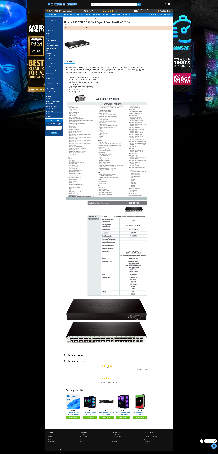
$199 (73, 410)
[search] (139, 4)
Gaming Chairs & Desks (52, 45)
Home (66, 19)
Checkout (163, 5)
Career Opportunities (117, 434)
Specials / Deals (52, 441)
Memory (48, 68)
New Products (51, 434)
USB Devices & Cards (51, 106)
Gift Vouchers (49, 50)
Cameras (48, 28)
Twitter (113, 440)
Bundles (50, 440)
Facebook (114, 438)
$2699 (123, 410)
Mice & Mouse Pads (51, 71)
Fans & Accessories (51, 40)
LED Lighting (49, 66)
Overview (69, 62)
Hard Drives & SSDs (51, 56)
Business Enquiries (116, 436)
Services (48, 93)
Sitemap (145, 445)
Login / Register (83, 434)
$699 (106, 410)
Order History (83, 438)
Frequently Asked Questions (150, 436)
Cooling (48, 35)
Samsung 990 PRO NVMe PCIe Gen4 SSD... (106, 413)
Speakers (48, 98)
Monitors (48, 76)
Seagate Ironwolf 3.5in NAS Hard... (140, 413)
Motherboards (50, 78)
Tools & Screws (50, 103)
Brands (50, 438)
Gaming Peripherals (51, 48)
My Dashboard (83, 436)
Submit (54, 133)
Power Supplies (50, 88)
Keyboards (49, 61)
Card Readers (49, 30)
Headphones (49, 58)
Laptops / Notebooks (51, 63)
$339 (140, 410)
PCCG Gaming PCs (50, 18)
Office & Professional (51, 20)
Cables (48, 25)
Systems (50, 436)
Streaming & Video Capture (53, 101)
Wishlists (82, 441)
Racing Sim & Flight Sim (52, 91)
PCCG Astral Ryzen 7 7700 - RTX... (90, 413)
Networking (49, 81)
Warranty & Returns (84, 440)
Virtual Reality (49, 111)
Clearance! (48, 116)
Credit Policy (146, 443)
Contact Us (146, 434)
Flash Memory (49, 43)
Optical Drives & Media (52, 83)
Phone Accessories (51, 86)
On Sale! (48, 113)
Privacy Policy (147, 441)
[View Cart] (168, 4)
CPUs (47, 38)
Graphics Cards (50, 53)
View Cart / (157, 5)
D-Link (74, 24)
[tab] (142, 369)
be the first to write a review (107, 382)
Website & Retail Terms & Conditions (152, 438)
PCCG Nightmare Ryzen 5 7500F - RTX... (123, 413)
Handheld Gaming (50, 23)
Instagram (114, 441)
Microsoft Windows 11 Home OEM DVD (73, 413)
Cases (47, 33)
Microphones (49, 73)
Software (48, 96)
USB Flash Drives (50, 108)
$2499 (90, 410)
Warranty (146, 440)
